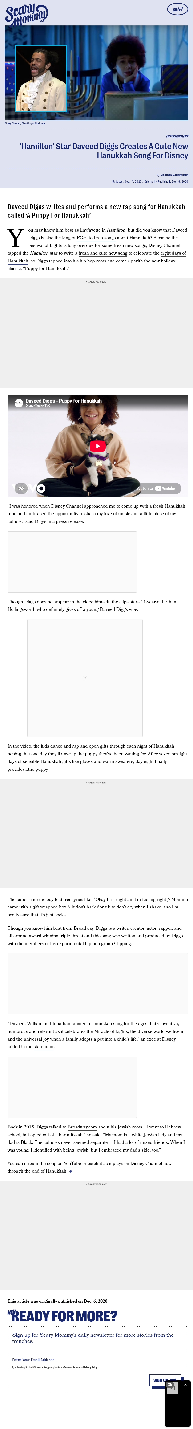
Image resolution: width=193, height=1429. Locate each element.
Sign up (160, 1380)
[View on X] (72, 562)
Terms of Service (72, 1367)
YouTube (72, 1163)
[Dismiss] (185, 1385)
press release (69, 521)
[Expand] (170, 1385)
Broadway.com (82, 1127)
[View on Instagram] (85, 678)
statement (44, 1047)
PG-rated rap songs (96, 238)
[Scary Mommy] (26, 15)
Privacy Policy (90, 1367)
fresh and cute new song (103, 253)
